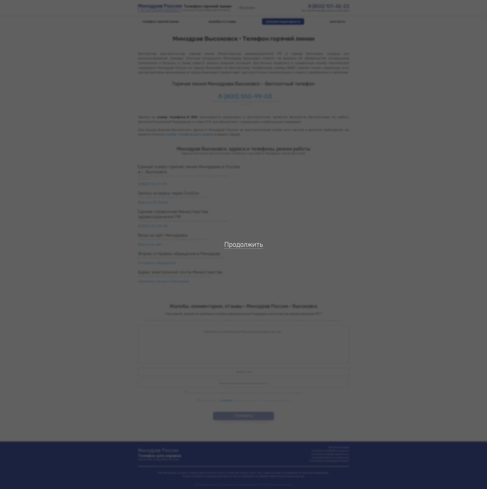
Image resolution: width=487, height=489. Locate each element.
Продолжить (243, 244)
